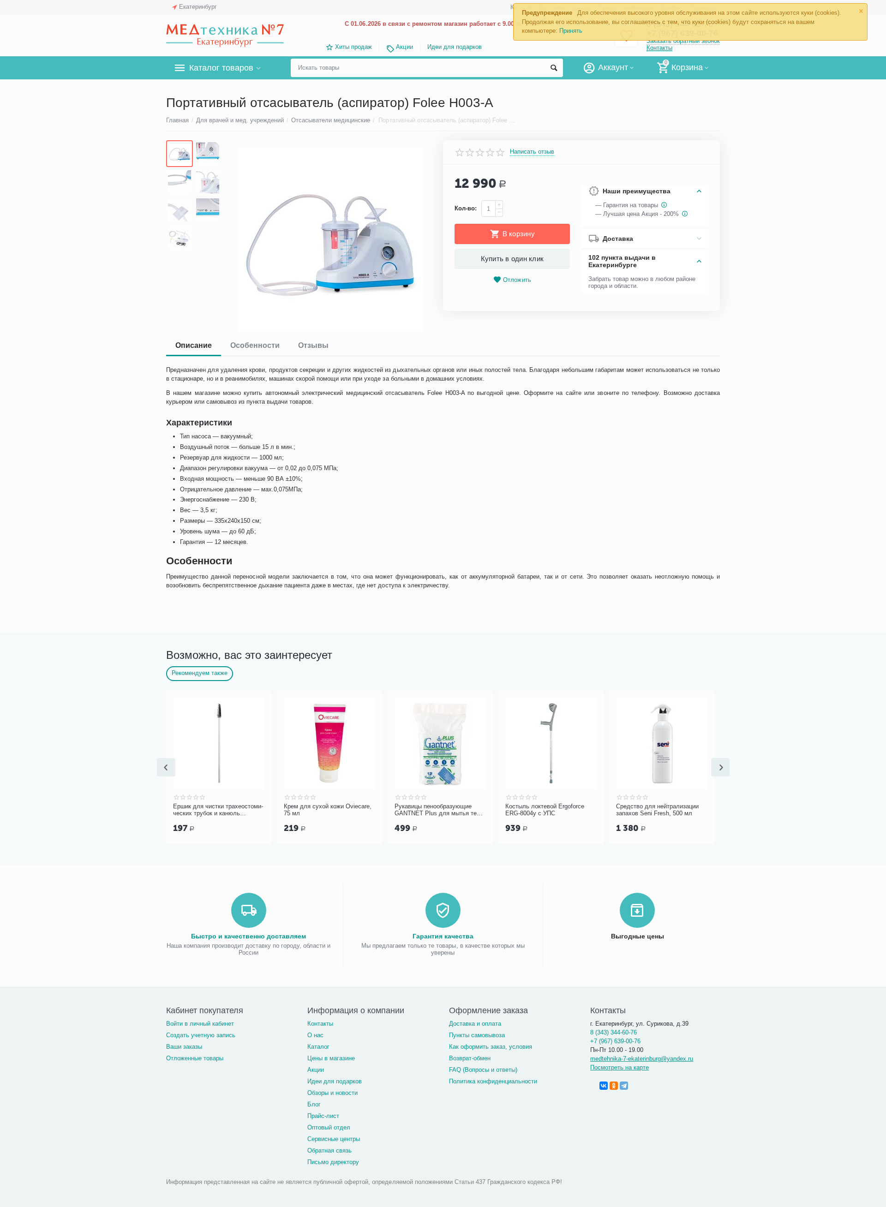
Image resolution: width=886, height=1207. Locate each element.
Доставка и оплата (475, 1023)
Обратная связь (329, 1150)
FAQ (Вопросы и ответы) (483, 1069)
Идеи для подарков (454, 46)
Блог (314, 1104)
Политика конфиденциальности (493, 1081)
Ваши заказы (184, 1046)
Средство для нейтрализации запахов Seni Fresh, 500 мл (617, 810)
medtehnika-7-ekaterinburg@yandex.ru (641, 1058)
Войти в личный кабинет (200, 1023)
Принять (570, 30)
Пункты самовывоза (477, 1035)
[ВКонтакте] (603, 1086)
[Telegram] (624, 1086)
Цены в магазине (331, 1058)
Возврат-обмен (470, 1058)
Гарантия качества (443, 936)
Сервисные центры (333, 1138)
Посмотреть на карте (619, 1067)
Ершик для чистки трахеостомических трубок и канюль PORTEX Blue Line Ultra (178, 810)
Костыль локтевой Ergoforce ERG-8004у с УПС (504, 810)
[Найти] (554, 68)
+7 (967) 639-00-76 (615, 1041)
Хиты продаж (353, 46)
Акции (404, 46)
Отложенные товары (194, 1058)
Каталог (318, 1046)
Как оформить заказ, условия (490, 1046)
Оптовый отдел (328, 1127)
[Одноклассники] (614, 1086)
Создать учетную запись (200, 1035)
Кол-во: (466, 208)
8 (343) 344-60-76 (613, 1032)
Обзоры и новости (332, 1092)
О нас (315, 1035)
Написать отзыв (532, 152)
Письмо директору (333, 1162)
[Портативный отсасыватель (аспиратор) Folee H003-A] (330, 239)
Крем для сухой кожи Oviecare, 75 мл (287, 810)
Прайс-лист (323, 1115)
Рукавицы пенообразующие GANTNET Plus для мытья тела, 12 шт (399, 810)
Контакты (659, 47)
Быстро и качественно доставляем (248, 936)
